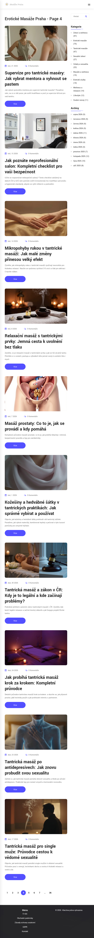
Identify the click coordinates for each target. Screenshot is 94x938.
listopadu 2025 (81, 156)
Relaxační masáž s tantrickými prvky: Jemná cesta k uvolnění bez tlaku (34, 341)
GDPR (25, 927)
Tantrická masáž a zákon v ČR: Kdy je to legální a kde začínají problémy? (34, 595)
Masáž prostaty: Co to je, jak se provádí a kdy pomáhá (34, 426)
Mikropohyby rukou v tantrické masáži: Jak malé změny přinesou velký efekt (33, 253)
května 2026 (79, 128)
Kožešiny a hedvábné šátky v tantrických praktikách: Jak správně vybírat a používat (32, 508)
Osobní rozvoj (80, 100)
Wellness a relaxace (78, 89)
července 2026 (80, 119)
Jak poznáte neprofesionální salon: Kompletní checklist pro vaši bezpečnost (33, 166)
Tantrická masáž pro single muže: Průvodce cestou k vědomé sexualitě (30, 852)
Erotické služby (79, 81)
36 (50, 892)
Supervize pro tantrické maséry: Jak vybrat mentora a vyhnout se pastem (36, 78)
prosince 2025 (80, 151)
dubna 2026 (80, 133)
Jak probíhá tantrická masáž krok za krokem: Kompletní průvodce (31, 683)
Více (15, 104)
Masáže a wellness (81, 73)
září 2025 (78, 165)
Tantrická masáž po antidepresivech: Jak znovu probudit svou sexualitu (30, 767)
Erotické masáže (80, 42)
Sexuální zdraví (79, 58)
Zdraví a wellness (80, 34)
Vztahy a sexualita (80, 66)
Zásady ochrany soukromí (25, 922)
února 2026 (79, 142)
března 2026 (79, 137)
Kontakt (25, 931)
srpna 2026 (79, 114)
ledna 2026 (79, 147)
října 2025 (79, 161)
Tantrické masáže (80, 50)
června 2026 (79, 123)
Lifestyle (78, 95)
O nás (25, 914)
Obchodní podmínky (25, 918)
